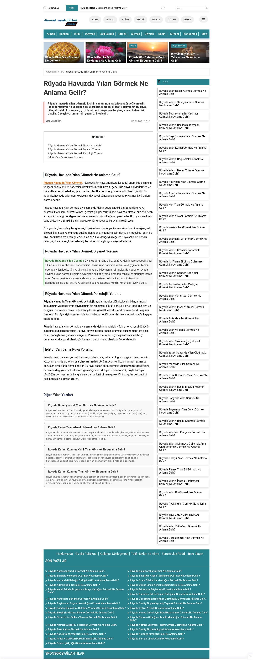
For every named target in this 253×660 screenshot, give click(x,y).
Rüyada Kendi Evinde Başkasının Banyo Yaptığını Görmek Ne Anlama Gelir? (86, 591)
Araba (110, 19)
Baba (125, 19)
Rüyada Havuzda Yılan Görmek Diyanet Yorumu (74, 149)
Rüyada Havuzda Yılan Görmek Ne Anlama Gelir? (91, 71)
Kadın (161, 34)
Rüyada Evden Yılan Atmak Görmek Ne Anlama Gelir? (81, 427)
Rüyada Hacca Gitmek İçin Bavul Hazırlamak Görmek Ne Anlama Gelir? (169, 612)
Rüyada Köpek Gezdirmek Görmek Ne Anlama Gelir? (77, 634)
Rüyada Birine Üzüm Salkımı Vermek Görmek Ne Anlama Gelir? (82, 617)
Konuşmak (190, 34)
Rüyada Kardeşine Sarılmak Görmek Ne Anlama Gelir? (78, 598)
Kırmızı (174, 34)
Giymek (149, 34)
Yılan (60, 71)
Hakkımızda (65, 553)
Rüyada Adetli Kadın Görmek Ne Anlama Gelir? (74, 585)
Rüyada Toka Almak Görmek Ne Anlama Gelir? (73, 629)
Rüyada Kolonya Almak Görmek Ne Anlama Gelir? (157, 634)
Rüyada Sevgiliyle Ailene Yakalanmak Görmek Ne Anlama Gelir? (165, 575)
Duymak (90, 34)
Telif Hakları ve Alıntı (145, 553)
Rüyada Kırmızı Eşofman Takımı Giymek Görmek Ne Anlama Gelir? (167, 624)
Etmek (122, 34)
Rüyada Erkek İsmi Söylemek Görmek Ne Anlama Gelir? (160, 589)
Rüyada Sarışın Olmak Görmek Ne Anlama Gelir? (157, 638)
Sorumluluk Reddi (174, 553)
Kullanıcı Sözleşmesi (114, 553)
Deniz (187, 19)
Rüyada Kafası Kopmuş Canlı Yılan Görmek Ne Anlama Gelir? (86, 449)
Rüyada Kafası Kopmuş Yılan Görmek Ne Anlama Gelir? (83, 471)
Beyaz (156, 19)
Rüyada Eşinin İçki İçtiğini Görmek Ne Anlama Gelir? (76, 643)
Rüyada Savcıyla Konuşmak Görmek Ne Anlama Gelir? (78, 575)
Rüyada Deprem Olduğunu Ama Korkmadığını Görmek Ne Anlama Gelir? (166, 619)
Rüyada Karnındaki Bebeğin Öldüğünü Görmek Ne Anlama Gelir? (83, 580)
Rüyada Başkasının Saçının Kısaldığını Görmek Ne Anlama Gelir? (84, 603)
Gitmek (135, 34)
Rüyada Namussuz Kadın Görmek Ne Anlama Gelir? (76, 571)
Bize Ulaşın (195, 553)
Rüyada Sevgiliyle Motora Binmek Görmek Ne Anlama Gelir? (81, 612)
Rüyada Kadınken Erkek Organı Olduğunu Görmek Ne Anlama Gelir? (167, 594)
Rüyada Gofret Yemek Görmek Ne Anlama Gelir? (157, 608)
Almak (51, 34)
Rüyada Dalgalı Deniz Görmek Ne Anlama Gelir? (104, 8)
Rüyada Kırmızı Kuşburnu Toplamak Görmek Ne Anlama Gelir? (82, 624)
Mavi (205, 34)
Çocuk (172, 19)
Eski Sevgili (107, 34)
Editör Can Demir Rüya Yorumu (65, 157)
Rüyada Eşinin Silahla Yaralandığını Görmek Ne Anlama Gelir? (164, 580)
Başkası (64, 34)
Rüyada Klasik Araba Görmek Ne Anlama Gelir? (156, 571)
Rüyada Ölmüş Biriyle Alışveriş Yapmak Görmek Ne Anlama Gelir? (166, 603)
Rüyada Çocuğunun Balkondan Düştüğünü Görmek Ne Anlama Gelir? (168, 598)
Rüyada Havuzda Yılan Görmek (63, 182)
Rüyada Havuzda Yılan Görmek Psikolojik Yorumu (75, 153)
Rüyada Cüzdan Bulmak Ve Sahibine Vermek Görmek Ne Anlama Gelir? (87, 608)
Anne (95, 19)
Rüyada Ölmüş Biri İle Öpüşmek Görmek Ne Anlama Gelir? (162, 629)
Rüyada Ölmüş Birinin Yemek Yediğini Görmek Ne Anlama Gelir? (165, 585)
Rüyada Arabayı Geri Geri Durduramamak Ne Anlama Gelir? (80, 638)
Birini (77, 34)
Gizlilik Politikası (86, 553)
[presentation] (161, 8)
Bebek (140, 19)
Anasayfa (51, 71)
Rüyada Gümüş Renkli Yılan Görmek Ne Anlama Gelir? (82, 405)
